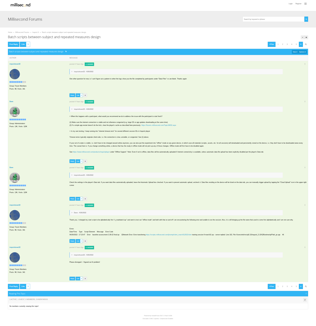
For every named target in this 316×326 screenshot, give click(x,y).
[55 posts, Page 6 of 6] (305, 44)
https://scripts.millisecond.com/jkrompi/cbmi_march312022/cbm (169, 235)
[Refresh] (304, 300)
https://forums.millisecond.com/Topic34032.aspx (158, 125)
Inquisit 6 (35, 32)
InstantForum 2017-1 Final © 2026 (162, 315)
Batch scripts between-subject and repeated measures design (64, 32)
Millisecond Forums (22, 32)
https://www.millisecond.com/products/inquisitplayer (91, 152)
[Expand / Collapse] (306, 293)
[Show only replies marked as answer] (303, 37)
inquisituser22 (15, 64)
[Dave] (15, 111)
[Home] (20, 5)
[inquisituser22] (15, 74)
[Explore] (305, 3)
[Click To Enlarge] (70, 81)
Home (10, 32)
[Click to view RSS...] (66, 51)
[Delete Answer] (85, 95)
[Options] (304, 64)
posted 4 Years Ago (76, 64)
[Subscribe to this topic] (306, 37)
